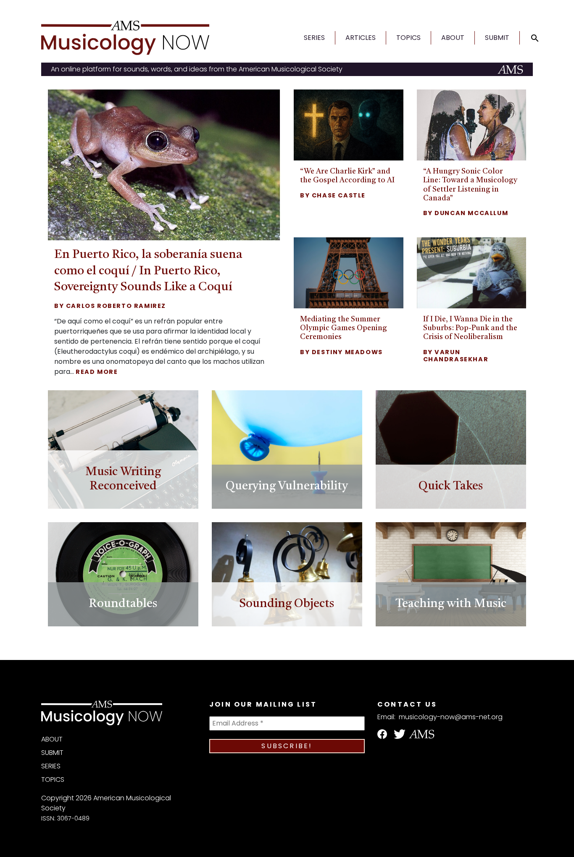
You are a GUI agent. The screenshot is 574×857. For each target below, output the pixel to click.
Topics (408, 37)
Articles (360, 37)
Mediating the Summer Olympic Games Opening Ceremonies (343, 328)
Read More (97, 372)
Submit (497, 37)
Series (314, 37)
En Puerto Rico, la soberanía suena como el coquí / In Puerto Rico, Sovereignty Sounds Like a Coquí (148, 271)
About (452, 37)
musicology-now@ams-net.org (451, 717)
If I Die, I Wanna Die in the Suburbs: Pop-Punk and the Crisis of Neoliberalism (470, 328)
